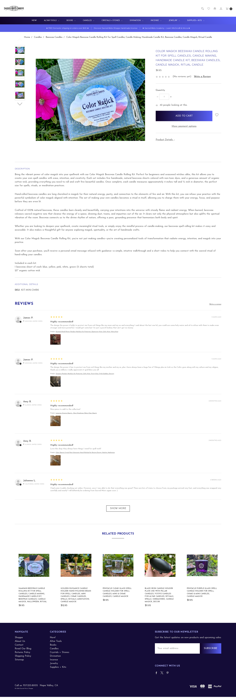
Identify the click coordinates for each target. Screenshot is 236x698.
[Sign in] (220, 8)
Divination (135, 20)
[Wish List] (208, 8)
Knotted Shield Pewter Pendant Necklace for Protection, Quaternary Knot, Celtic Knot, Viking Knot (87, 331)
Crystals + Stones (111, 20)
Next (20, 104)
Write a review (215, 304)
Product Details (165, 140)
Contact (19, 645)
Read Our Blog (23, 648)
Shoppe (19, 637)
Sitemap (19, 660)
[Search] (202, 8)
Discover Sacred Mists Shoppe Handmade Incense (115, 28)
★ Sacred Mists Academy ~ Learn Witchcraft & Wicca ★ (166, 28)
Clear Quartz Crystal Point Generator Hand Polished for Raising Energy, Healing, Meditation (85, 452)
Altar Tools (50, 20)
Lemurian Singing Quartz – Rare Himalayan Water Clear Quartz (76, 413)
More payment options (184, 126)
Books (70, 20)
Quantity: (160, 90)
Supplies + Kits (194, 20)
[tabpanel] (34, 578)
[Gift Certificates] (214, 8)
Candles (87, 20)
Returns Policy (22, 652)
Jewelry (173, 20)
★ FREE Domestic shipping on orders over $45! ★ (67, 28)
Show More (118, 508)
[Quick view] (48, 551)
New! (34, 20)
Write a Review (202, 76)
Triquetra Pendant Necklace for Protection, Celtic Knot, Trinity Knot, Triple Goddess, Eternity (85, 373)
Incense (155, 20)
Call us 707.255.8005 (26, 685)
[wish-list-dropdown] (216, 115)
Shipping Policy (23, 656)
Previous (20, 39)
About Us (20, 641)
